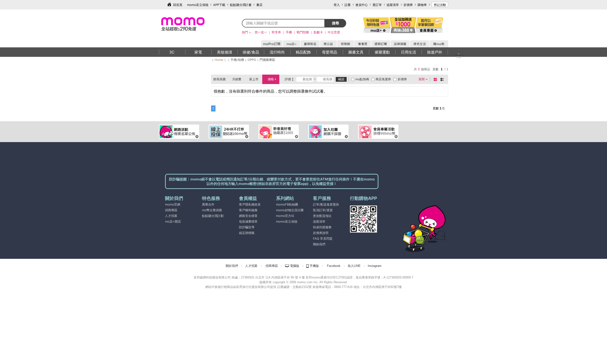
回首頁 (177, 5)
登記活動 (440, 5)
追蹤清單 (392, 5)
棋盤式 (436, 79)
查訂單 (377, 5)
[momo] (193, 23)
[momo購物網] (271, 43)
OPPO (252, 60)
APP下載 (219, 5)
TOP (458, 57)
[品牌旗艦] (400, 43)
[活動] (377, 25)
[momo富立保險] (276, 227)
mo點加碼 (362, 79)
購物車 (422, 5)
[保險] (345, 43)
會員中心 (361, 5)
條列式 (443, 79)
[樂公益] (328, 43)
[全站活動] (403, 25)
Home (219, 60)
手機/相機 (237, 60)
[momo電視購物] (362, 43)
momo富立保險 (197, 5)
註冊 (348, 5)
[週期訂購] (380, 43)
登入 (337, 5)
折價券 (408, 5)
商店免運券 (383, 79)
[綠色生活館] (419, 43)
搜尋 (335, 23)
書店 (259, 5)
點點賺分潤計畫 (241, 5)
